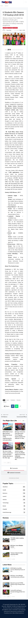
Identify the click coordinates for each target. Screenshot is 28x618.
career (7, 400)
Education (15, 27)
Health (4, 490)
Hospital (5, 509)
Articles (17, 443)
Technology (5, 502)
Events (4, 506)
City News (10, 27)
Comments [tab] (15, 468)
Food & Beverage (7, 512)
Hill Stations (4, 416)
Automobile (18, 423)
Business (5, 423)
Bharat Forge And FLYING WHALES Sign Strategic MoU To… (17, 584)
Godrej (5, 402)
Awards (4, 27)
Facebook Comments (14, 472)
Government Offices (22, 416)
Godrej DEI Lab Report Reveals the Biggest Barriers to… (17, 592)
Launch (4, 496)
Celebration (13, 400)
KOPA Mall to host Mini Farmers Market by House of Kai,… (14, 532)
